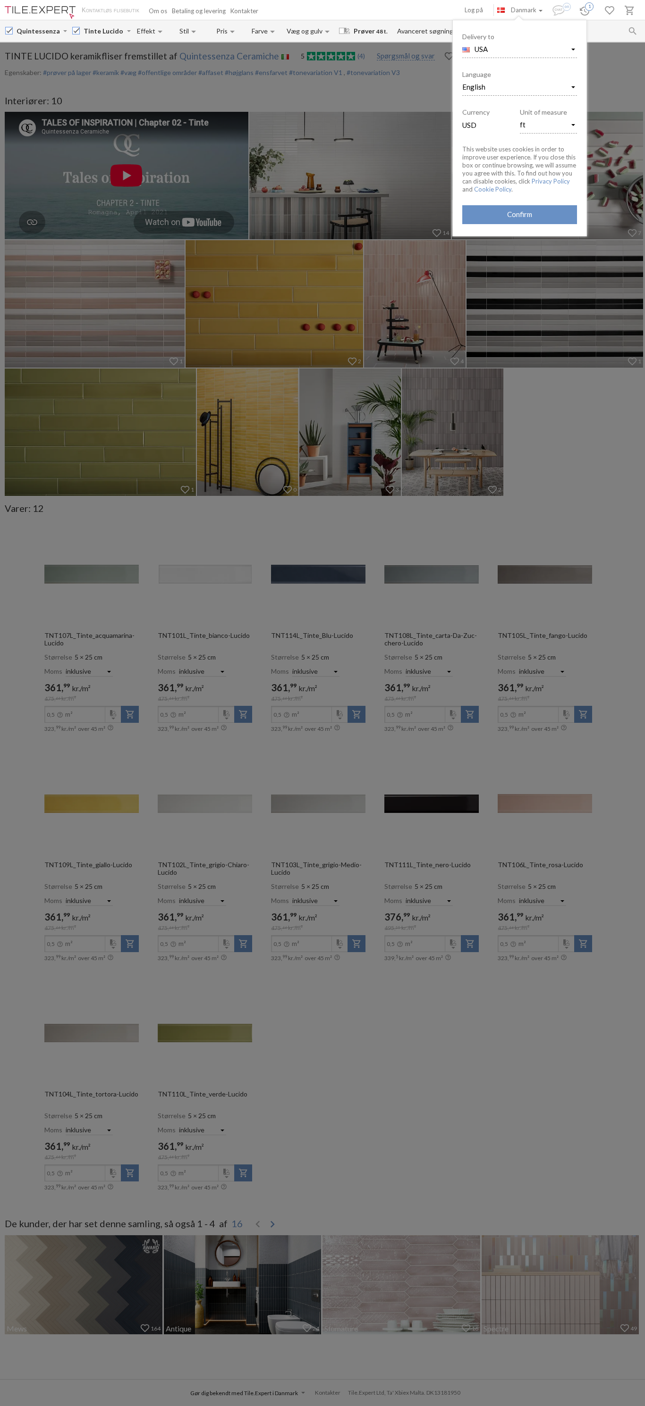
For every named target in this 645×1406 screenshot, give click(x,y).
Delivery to (478, 37)
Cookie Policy (492, 189)
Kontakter (244, 11)
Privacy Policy (551, 181)
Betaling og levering (199, 11)
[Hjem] (40, 12)
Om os (158, 11)
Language (476, 74)
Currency (476, 112)
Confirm (519, 214)
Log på (474, 10)
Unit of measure (543, 112)
